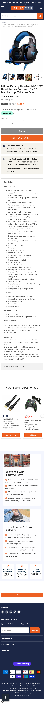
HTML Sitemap (36, 691)
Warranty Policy (11, 688)
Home (3, 23)
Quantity (4, 118)
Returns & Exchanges (33, 683)
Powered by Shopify (22, 695)
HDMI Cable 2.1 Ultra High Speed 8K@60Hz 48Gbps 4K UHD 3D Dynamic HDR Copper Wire (11, 423)
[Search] (40, 16)
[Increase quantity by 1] (21, 123)
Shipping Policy (23, 691)
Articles (33, 688)
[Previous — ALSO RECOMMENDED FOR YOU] (1, 416)
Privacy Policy (25, 686)
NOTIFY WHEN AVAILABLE (22, 138)
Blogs (22, 683)
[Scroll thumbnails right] (41, 77)
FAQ (33, 686)
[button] (22, 96)
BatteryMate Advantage (9, 683)
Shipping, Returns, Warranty (14, 366)
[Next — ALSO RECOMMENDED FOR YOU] (42, 416)
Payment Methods (9, 691)
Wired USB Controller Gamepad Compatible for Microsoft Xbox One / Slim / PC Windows (33, 424)
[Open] (5, 697)
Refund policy (23, 688)
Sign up (35, 630)
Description (8, 182)
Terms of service (12, 686)
